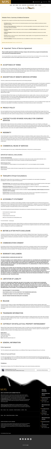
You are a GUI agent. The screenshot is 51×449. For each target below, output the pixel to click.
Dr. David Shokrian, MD (4, 398)
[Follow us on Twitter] (23, 439)
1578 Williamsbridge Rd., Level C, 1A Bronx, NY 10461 (45, 410)
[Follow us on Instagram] (25, 439)
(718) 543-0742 (44, 413)
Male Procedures (30, 5)
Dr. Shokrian (8, 370)
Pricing (39, 5)
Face (20, 5)
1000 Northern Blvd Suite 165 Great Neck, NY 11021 (45, 423)
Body (14, 5)
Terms (5, 415)
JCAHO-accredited (3, 405)
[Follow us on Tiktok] (28, 439)
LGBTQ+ (36, 5)
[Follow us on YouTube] (30, 439)
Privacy (2, 415)
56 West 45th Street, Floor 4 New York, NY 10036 (46, 398)
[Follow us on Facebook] (20, 439)
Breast (17, 5)
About (11, 5)
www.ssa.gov (11, 220)
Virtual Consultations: (8, 38)
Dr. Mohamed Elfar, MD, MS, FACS (6, 399)
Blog (26, 409)
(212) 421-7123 (44, 400)
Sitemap (16, 415)
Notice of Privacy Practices (10, 415)
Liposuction (24, 5)
